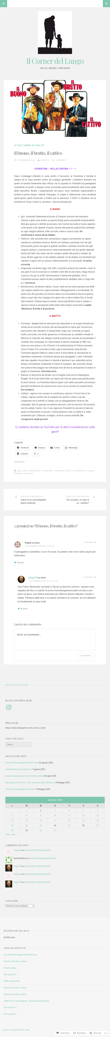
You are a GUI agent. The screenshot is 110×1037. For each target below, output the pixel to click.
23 (41, 825)
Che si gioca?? (10, 974)
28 (12, 830)
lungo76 (44, 160)
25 (69, 825)
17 (55, 820)
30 (41, 830)
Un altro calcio (10, 968)
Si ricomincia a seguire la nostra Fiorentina (24, 776)
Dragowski (34, 471)
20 (98, 820)
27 (98, 825)
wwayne (17, 850)
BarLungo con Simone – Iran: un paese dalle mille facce (30, 782)
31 (55, 830)
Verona (18, 473)
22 (26, 825)
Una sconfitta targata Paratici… (38, 850)
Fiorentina (47, 471)
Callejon (22, 471)
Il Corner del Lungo (55, 61)
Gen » (13, 834)
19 (83, 820)
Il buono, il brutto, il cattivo (15, 961)
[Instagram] (8, 707)
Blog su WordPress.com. (16, 1030)
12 (83, 815)
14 (12, 820)
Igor (68, 471)
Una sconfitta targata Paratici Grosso (22, 763)
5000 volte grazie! (12, 981)
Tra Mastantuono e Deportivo (18, 769)
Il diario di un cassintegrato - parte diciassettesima (26, 1001)
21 (12, 825)
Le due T (19, 145)
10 (55, 815)
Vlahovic (28, 473)
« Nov (7, 834)
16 (41, 820)
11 (69, 815)
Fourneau (59, 471)
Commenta (85, 655)
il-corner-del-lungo (83, 471)
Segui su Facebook (16, 685)
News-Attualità (34, 145)
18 (69, 820)
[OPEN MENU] (3, 3)
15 (26, 820)
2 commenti (60, 160)
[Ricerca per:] (18, 744)
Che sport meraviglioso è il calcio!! (20, 789)
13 (98, 815)
